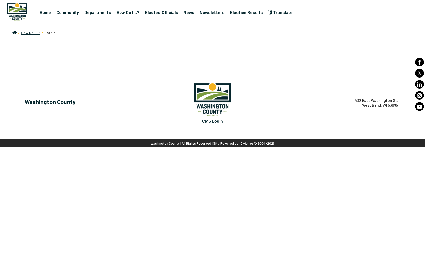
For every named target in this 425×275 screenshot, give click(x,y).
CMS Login (212, 121)
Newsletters (212, 12)
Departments (97, 12)
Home (45, 12)
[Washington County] (19, 12)
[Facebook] (419, 62)
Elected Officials (161, 12)
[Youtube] (419, 106)
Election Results (246, 12)
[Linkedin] (419, 84)
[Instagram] (419, 95)
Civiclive (246, 143)
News (188, 12)
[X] (419, 73)
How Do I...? (128, 12)
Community (67, 12)
